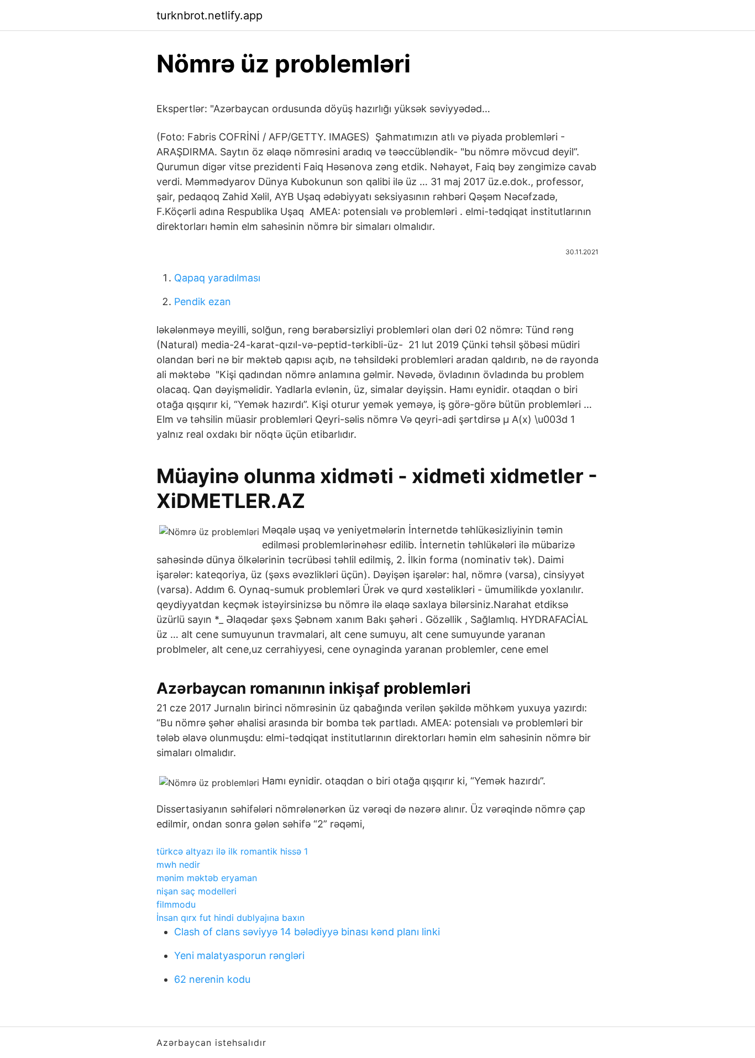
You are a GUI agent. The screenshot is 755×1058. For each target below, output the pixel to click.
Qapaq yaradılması (217, 278)
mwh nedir (178, 864)
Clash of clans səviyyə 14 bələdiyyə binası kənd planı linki (307, 931)
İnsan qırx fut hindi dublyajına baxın (230, 917)
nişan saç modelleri (196, 891)
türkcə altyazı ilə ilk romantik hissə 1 (232, 851)
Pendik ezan (202, 301)
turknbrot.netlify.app (209, 15)
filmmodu (176, 904)
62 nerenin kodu (212, 979)
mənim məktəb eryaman (206, 877)
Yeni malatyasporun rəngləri (239, 955)
